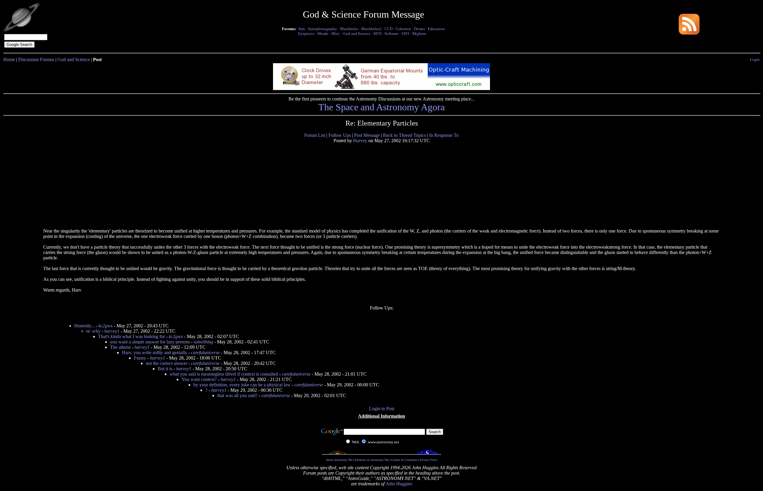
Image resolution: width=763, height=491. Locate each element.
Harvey (360, 140)
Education (436, 29)
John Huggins (399, 483)
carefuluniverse (205, 352)
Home (9, 59)
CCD (388, 29)
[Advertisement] (89, 185)
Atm (301, 29)
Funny (140, 357)
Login (755, 59)
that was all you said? (237, 395)
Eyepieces (306, 33)
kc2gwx (105, 325)
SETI (377, 33)
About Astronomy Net (339, 459)
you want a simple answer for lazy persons (150, 341)
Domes (419, 29)
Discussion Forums (36, 59)
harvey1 (112, 331)
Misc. (335, 33)
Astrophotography (322, 29)
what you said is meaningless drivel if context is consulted (224, 374)
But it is (165, 368)
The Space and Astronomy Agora (381, 107)
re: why (93, 331)
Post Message (367, 135)
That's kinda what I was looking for (131, 336)
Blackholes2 (371, 29)
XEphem (419, 33)
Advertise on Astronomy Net (371, 459)
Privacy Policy (429, 459)
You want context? (199, 379)
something (203, 341)
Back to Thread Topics (404, 135)
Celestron (403, 29)
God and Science (356, 33)
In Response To (444, 135)
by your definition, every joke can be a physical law (242, 384)
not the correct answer (166, 363)
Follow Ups (339, 135)
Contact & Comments (404, 459)
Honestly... (84, 325)
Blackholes (349, 29)
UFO (405, 33)
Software (391, 33)
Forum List (314, 135)
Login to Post (381, 408)
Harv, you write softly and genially (154, 352)
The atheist (120, 347)
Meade (322, 33)
